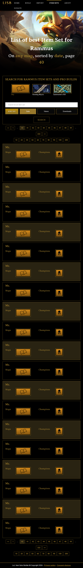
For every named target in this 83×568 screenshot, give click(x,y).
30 (27, 140)
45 (49, 128)
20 (22, 140)
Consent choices (64, 565)
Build (28, 3)
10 (16, 140)
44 (44, 128)
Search (41, 120)
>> (45, 134)
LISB (7, 2)
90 (54, 140)
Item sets (54, 3)
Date (28, 111)
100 (59, 140)
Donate (18, 8)
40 (22, 128)
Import (40, 3)
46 (55, 128)
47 (60, 128)
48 (65, 128)
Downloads (67, 111)
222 (38, 134)
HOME (16, 3)
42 (33, 128)
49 (71, 128)
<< (8, 128)
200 (66, 140)
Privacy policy (49, 565)
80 (49, 140)
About (67, 3)
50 (32, 140)
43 (38, 128)
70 (43, 140)
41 (28, 128)
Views (46, 111)
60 (38, 140)
